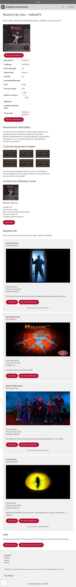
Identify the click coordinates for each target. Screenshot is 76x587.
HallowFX (43, 21)
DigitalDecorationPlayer (17, 7)
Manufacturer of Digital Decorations (26, 21)
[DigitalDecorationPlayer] (3, 7)
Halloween (25, 112)
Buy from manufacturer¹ (29, 302)
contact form (64, 539)
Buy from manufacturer (14, 55)
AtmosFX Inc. (14, 245)
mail (42, 174)
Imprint (6, 560)
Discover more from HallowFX (31, 545)
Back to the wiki (10, 545)
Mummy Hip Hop (17, 217)
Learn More (9, 222)
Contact (7, 558)
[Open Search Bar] (63, 7)
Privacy (7, 563)
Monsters (25, 114)
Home (5, 21)
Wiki (10, 21)
